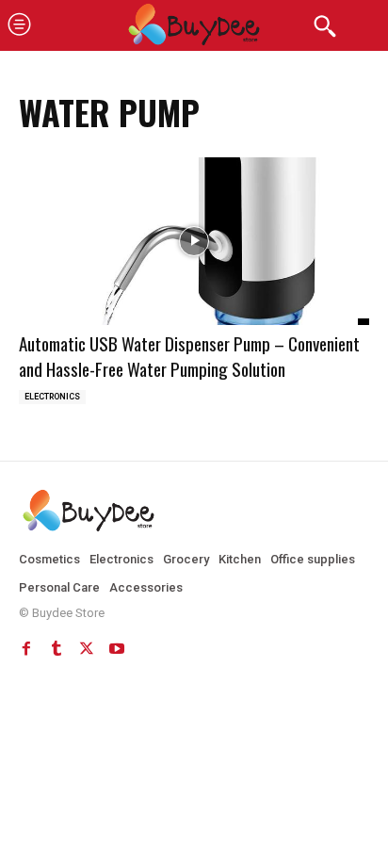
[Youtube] (116, 648)
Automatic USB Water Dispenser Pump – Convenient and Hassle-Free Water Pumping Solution (189, 356)
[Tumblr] (56, 648)
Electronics (52, 396)
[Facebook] (26, 648)
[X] (86, 648)
